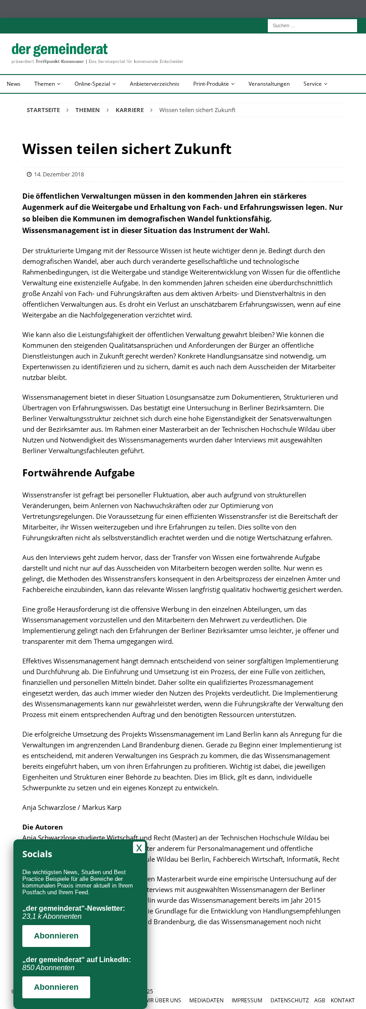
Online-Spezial (92, 84)
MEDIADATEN (206, 1000)
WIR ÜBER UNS (162, 1000)
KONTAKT (343, 1000)
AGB (319, 1000)
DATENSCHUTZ (289, 1000)
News (14, 84)
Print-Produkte (211, 84)
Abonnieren (56, 935)
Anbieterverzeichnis (154, 84)
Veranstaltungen (269, 84)
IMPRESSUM (247, 1000)
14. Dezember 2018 (59, 174)
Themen (44, 84)
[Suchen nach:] (312, 25)
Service (313, 84)
